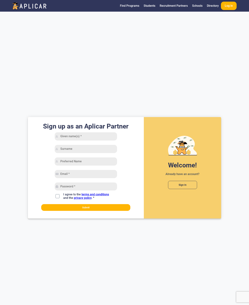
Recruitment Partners (174, 5)
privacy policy (83, 198)
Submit (86, 207)
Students (149, 5)
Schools (197, 5)
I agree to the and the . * (86, 196)
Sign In (182, 184)
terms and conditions (95, 194)
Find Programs (129, 5)
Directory (213, 5)
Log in (229, 5)
